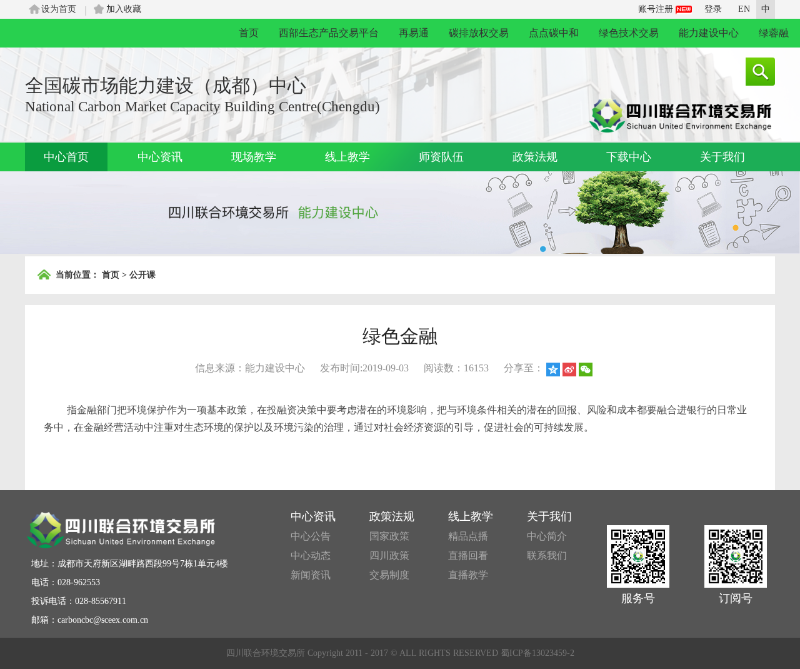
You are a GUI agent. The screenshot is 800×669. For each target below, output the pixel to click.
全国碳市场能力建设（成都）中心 (165, 85)
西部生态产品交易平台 (329, 33)
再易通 (414, 33)
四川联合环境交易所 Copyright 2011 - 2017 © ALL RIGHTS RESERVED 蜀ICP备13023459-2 (400, 653)
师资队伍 (441, 157)
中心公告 (311, 536)
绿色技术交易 (629, 33)
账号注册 (657, 9)
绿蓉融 (774, 33)
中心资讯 (160, 157)
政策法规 (535, 157)
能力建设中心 (709, 33)
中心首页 (66, 157)
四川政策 (389, 555)
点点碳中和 (554, 33)
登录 (713, 9)
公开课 (142, 274)
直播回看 (468, 555)
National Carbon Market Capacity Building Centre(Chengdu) (202, 106)
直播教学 (468, 575)
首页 (249, 33)
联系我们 (547, 555)
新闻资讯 (311, 575)
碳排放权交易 (479, 33)
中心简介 (547, 536)
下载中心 (628, 157)
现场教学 (253, 157)
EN (744, 9)
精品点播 (468, 536)
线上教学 (347, 157)
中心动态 (311, 555)
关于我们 (722, 157)
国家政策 (389, 536)
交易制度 (389, 575)
